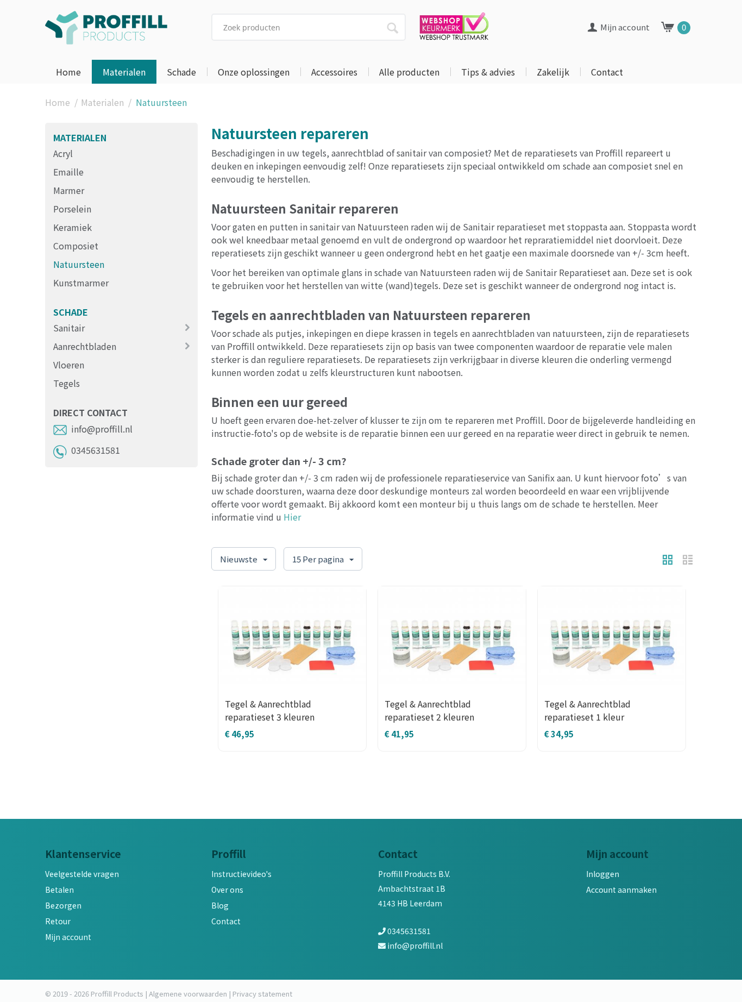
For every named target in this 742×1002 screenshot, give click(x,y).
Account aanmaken (621, 889)
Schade (181, 71)
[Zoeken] (392, 26)
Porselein (72, 208)
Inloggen (602, 873)
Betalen (59, 889)
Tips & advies (488, 71)
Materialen (124, 71)
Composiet (75, 245)
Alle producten (409, 71)
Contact (607, 71)
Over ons (227, 889)
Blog (220, 905)
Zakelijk (553, 71)
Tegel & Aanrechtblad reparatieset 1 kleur (587, 710)
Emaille (68, 171)
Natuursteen (78, 264)
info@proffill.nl (102, 428)
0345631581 (95, 449)
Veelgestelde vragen (82, 873)
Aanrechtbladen (84, 346)
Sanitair (69, 327)
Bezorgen (63, 905)
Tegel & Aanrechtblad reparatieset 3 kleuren (270, 710)
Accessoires (334, 71)
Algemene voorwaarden (188, 993)
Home (68, 71)
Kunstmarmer (81, 282)
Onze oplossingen (254, 71)
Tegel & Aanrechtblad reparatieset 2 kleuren (429, 710)
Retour (58, 921)
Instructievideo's (241, 873)
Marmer (68, 190)
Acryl (63, 153)
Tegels (66, 383)
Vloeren (68, 364)
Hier (292, 516)
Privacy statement (262, 993)
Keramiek (72, 227)
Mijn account (68, 936)
